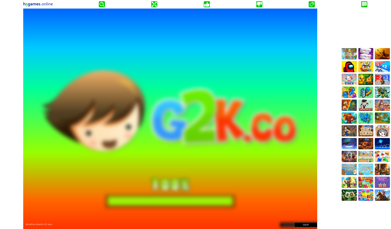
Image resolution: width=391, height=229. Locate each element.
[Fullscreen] (154, 4)
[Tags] (312, 4)
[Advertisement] (366, 28)
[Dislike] (259, 4)
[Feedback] (364, 4)
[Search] (102, 4)
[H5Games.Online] (38, 4)
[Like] (207, 4)
